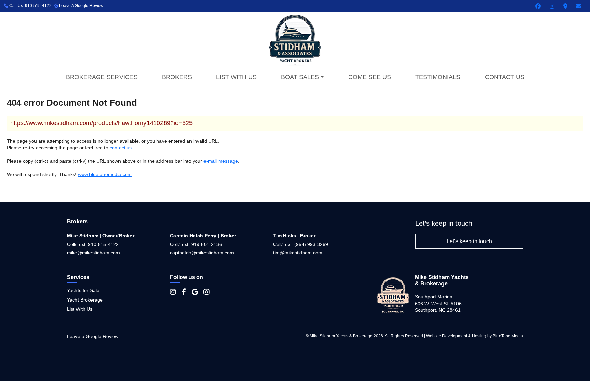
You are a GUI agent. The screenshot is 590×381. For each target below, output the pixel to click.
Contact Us (504, 77)
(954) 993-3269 (311, 244)
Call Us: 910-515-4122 (30, 5)
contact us (121, 147)
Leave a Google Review (92, 336)
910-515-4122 (103, 244)
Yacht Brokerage (85, 300)
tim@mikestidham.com (297, 252)
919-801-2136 (206, 244)
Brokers (177, 77)
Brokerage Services (102, 77)
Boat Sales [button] (300, 77)
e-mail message (220, 161)
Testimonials (437, 77)
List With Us (236, 77)
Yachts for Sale (83, 290)
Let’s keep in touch (469, 241)
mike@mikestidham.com (93, 252)
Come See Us (369, 77)
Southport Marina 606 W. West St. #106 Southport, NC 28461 (438, 303)
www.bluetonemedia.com (105, 174)
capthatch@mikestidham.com (202, 252)
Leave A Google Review (80, 5)
